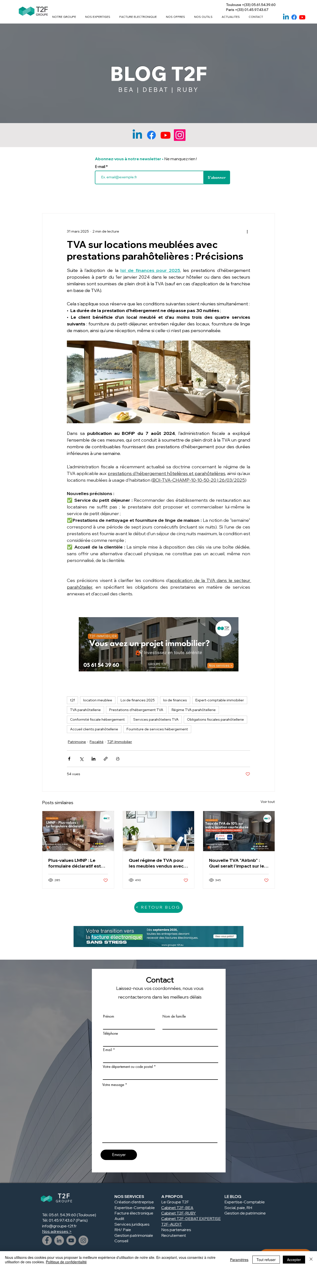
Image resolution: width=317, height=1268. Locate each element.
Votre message (113, 1084)
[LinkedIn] (59, 1240)
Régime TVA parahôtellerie (194, 710)
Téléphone (110, 1033)
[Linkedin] (286, 17)
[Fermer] (311, 1259)
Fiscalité (97, 742)
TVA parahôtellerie (85, 710)
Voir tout (268, 801)
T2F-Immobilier (119, 742)
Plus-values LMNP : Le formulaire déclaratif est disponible (74, 863)
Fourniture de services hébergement (157, 729)
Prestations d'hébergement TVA (136, 710)
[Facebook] (294, 17)
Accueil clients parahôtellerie (94, 729)
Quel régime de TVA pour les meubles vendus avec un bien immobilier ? (156, 863)
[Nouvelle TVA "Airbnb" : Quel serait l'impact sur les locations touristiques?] (239, 831)
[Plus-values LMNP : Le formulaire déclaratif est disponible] (78, 831)
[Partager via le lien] (105, 758)
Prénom (108, 1016)
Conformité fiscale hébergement (97, 719)
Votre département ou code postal (128, 1066)
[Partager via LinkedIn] (93, 758)
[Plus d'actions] (247, 231)
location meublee (97, 700)
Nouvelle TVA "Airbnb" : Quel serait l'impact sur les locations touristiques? (237, 863)
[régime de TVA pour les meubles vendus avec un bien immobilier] (158, 831)
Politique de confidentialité (66, 1261)
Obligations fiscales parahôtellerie (215, 719)
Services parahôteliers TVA (156, 719)
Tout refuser (266, 1259)
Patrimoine (77, 742)
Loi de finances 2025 (138, 700)
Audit (119, 1218)
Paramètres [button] (239, 1259)
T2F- (181, 1213)
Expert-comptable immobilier (219, 700)
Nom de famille (174, 1016)
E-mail (100, 166)
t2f (72, 700)
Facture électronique (133, 1213)
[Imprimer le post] (117, 758)
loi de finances (175, 700)
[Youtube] (302, 17)
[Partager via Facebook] (69, 758)
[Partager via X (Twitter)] (81, 758)
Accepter (294, 1259)
